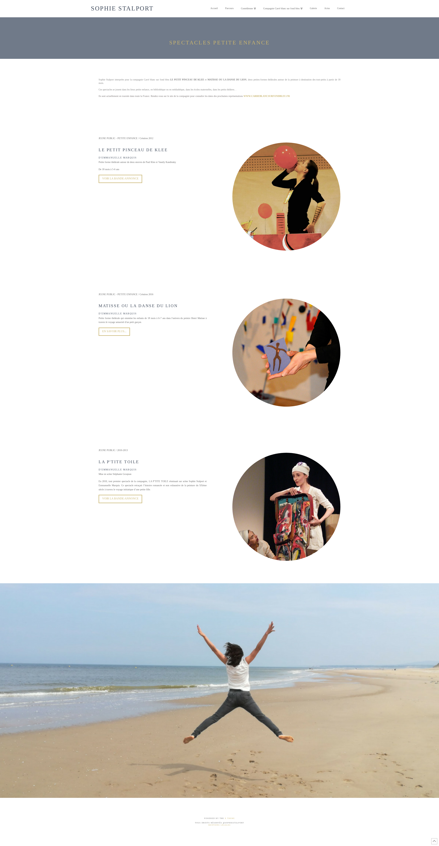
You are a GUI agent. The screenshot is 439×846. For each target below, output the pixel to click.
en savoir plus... (114, 331)
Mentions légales (219, 825)
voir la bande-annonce (120, 498)
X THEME (230, 818)
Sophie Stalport (122, 8)
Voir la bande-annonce (120, 178)
